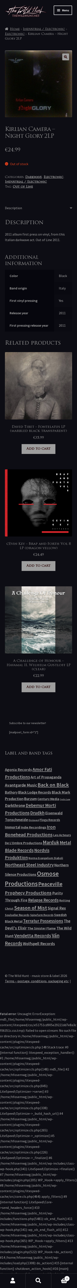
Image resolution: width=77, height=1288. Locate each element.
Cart (59, 1277)
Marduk (51, 842)
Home (15, 29)
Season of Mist (30, 907)
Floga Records (50, 820)
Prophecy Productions (28, 893)
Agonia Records (18, 769)
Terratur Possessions (43, 921)
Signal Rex (57, 908)
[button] (65, 56)
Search (38, 1280)
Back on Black (53, 784)
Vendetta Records (32, 935)
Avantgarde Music (21, 785)
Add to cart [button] (38, 449)
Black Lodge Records (34, 792)
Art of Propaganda (46, 777)
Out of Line (23, 186)
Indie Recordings (33, 827)
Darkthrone (15, 805)
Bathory (11, 792)
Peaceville (50, 883)
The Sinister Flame (41, 928)
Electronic (15, 34)
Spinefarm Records (41, 915)
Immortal (12, 827)
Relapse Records (43, 900)
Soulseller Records (17, 915)
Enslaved (34, 820)
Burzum (30, 798)
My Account (13, 1280)
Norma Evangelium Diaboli (45, 858)
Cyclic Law (65, 799)
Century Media (48, 799)
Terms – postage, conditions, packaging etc (37, 981)
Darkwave (33, 177)
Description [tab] (13, 208)
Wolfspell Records (39, 943)
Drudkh (37, 813)
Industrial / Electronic (44, 29)
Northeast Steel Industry (29, 865)
